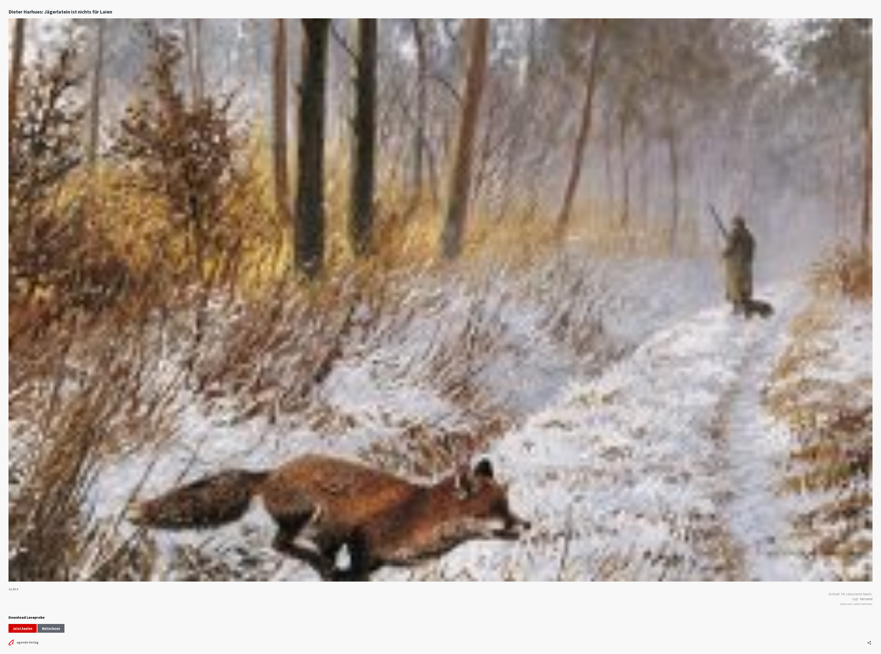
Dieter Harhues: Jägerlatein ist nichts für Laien (60, 11)
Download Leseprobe (26, 617)
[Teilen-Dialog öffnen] (869, 641)
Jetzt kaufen (22, 628)
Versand (866, 599)
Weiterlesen (51, 628)
